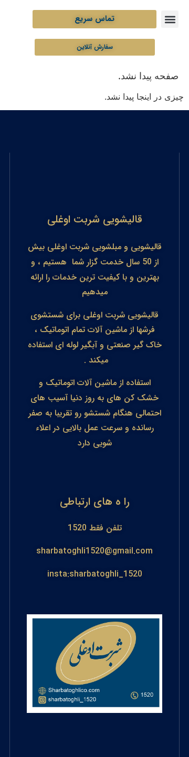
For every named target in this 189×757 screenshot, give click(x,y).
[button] (169, 19)
